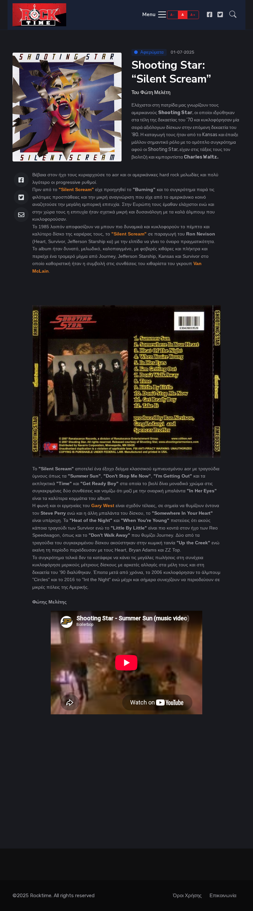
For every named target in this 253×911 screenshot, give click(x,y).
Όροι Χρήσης (187, 896)
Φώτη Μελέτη (155, 92)
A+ (192, 14)
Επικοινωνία (223, 896)
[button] (232, 15)
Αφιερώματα (152, 52)
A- (172, 14)
